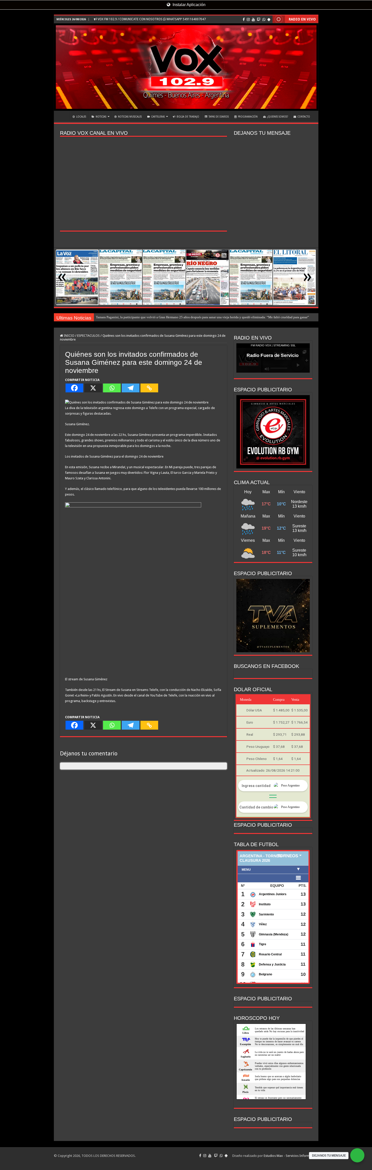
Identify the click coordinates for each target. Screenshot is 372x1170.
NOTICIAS (101, 116)
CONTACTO (303, 116)
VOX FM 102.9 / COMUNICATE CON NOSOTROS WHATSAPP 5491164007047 (151, 19)
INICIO (63, 116)
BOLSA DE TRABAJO (188, 116)
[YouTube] (253, 19)
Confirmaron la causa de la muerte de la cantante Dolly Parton (138, 317)
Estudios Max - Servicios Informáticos (291, 1156)
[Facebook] (243, 19)
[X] (93, 388)
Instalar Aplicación (188, 5)
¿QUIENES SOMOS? (277, 116)
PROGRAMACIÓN (248, 116)
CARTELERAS (158, 116)
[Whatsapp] (112, 388)
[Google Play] (269, 19)
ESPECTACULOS (88, 336)
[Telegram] (130, 388)
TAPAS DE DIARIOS (219, 116)
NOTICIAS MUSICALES (130, 116)
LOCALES (81, 116)
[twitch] (258, 19)
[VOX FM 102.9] (186, 67)
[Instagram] (248, 19)
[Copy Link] (149, 388)
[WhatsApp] (264, 19)
